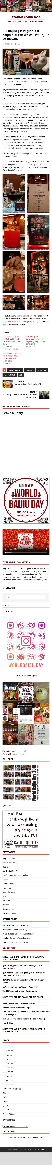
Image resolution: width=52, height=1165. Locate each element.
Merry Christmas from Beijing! (16, 1007)
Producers (7, 900)
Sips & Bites (8, 1023)
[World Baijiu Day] (26, 10)
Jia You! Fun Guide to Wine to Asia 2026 (20, 987)
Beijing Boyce (36, 997)
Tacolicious (9, 375)
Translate (21, 754)
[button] (13, 193)
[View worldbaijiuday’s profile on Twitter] (6, 611)
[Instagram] (9, 611)
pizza (14, 580)
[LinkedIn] (12, 611)
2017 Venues (8, 1050)
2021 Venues (8, 1067)
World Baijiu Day (24, 316)
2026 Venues (8, 1046)
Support (6, 1110)
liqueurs (6, 580)
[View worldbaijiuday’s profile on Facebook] (4, 611)
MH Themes (41, 1149)
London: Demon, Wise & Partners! (17, 938)
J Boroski (30, 370)
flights (8, 582)
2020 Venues (8, 1063)
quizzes (39, 580)
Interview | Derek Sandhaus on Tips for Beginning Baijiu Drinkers (36, 339)
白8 (20, 375)
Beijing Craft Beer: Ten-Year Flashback (20, 1003)
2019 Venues (8, 1059)
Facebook (7, 321)
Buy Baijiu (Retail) (10, 871)
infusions (41, 577)
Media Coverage (9, 892)
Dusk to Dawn (15, 370)
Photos (5, 1101)
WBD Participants (10, 913)
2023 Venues (8, 1076)
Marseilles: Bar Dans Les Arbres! (16, 925)
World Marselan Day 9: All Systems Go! (20, 991)
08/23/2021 (9, 44)
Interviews (7, 888)
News (5, 896)
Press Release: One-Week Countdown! (18, 934)
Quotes (6, 1105)
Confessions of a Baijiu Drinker (15, 875)
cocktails (32, 577)
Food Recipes (8, 883)
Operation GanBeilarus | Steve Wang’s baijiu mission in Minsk (13, 355)
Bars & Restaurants (11, 862)
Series (41, 1138)
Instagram (27, 321)
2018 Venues (8, 1055)
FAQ (4, 1097)
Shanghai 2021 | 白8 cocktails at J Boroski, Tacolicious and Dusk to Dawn (12, 340)
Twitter (15, 321)
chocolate (29, 580)
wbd (18, 44)
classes (46, 580)
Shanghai (42, 370)
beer (19, 580)
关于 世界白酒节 (9, 1114)
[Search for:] (26, 597)
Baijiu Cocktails (9, 858)
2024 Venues (8, 1080)
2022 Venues (8, 1072)
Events (5, 879)
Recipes (6, 904)
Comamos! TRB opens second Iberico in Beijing (24, 1019)
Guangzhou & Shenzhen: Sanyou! (16, 929)
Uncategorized (8, 909)
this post (34, 164)
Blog (4, 1093)
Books (5, 867)
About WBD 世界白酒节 (12, 1088)
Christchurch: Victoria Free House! (16, 942)
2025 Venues (8, 1084)
